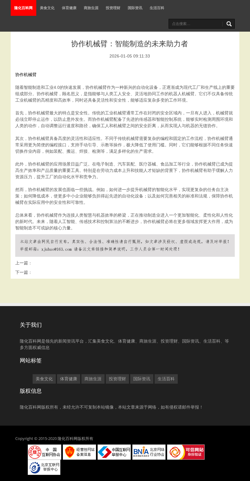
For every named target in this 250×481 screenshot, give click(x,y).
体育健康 (69, 7)
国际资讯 (135, 7)
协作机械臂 (26, 74)
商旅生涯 (91, 7)
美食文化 (47, 7)
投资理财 (113, 7)
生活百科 (157, 7)
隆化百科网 (23, 7)
